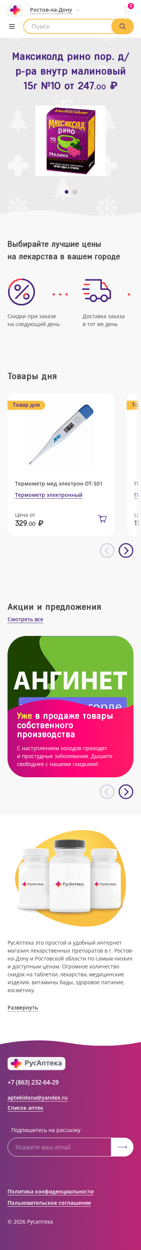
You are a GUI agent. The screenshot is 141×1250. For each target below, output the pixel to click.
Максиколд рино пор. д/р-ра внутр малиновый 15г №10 (70, 71)
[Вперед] (125, 551)
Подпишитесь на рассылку (45, 1130)
